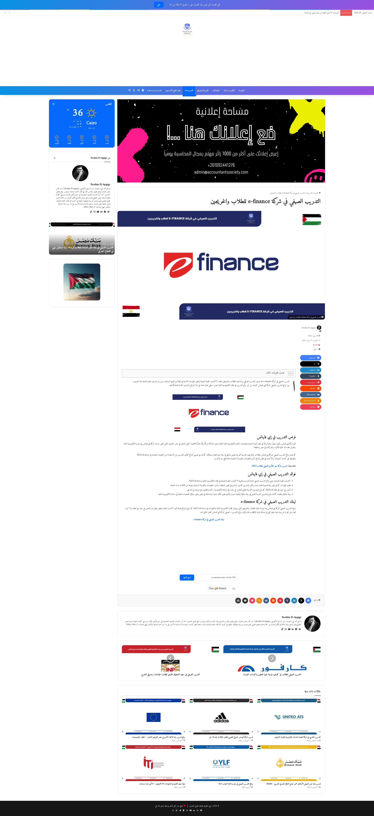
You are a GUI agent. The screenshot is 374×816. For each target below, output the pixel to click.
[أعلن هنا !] (221, 140)
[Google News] (217, 588)
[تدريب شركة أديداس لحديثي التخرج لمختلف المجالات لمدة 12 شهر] (221, 716)
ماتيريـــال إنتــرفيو (203, 90)
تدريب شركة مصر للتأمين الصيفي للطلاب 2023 (269, 466)
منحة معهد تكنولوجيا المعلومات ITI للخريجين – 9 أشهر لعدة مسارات (162, 784)
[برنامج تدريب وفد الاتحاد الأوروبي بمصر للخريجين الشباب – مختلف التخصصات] (153, 716)
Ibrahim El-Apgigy (309, 328)
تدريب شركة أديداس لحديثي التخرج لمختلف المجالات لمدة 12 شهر (231, 737)
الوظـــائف (216, 90)
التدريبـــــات (189, 90)
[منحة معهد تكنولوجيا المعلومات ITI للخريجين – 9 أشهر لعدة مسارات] (153, 763)
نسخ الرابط (187, 577)
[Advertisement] (187, 62)
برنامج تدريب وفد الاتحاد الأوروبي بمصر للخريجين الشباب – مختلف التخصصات (158, 737)
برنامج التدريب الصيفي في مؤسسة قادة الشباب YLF (236, 784)
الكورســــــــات (229, 90)
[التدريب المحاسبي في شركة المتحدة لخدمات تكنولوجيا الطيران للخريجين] (289, 716)
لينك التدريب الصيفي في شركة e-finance (209, 520)
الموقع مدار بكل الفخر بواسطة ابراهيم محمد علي (169, 806)
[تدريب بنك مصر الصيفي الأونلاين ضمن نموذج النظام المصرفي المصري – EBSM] (289, 763)
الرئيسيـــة (242, 90)
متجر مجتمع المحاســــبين (173, 90)
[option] (82, 238)
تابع (159, 5)
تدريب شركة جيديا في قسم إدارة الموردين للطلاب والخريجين (320, 12)
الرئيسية (316, 193)
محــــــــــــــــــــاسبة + (154, 90)
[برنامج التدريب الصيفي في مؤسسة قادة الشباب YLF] (221, 763)
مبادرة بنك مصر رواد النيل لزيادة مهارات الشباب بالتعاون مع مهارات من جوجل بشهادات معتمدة (82, 249)
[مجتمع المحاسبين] (187, 29)
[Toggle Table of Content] (289, 373)
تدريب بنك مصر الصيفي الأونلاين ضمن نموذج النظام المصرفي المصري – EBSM (293, 784)
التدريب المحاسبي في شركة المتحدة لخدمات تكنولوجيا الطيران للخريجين (298, 737)
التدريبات (309, 193)
